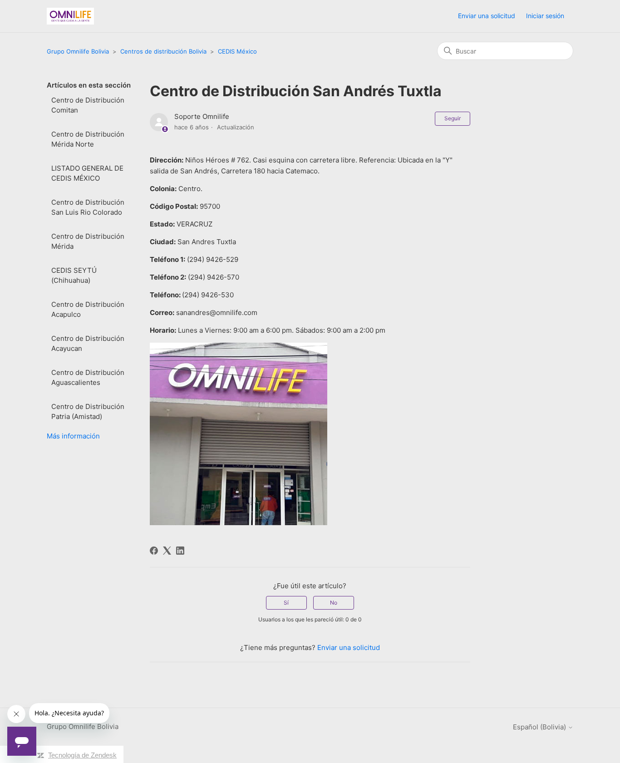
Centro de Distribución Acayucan (87, 343)
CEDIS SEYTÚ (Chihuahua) (74, 275)
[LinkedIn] (180, 550)
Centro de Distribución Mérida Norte (87, 139)
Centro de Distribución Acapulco (87, 309)
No (333, 602)
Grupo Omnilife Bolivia (78, 51)
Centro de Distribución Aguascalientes (87, 377)
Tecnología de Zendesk (82, 755)
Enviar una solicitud (486, 16)
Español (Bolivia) (540, 727)
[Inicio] (70, 16)
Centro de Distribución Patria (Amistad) (87, 411)
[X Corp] (167, 550)
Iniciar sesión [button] (545, 16)
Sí (286, 602)
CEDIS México (237, 51)
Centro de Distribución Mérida (87, 241)
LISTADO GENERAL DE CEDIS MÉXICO (87, 173)
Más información (73, 436)
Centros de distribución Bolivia (163, 51)
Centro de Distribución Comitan (87, 105)
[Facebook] (154, 550)
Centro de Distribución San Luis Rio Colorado (87, 207)
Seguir (452, 118)
